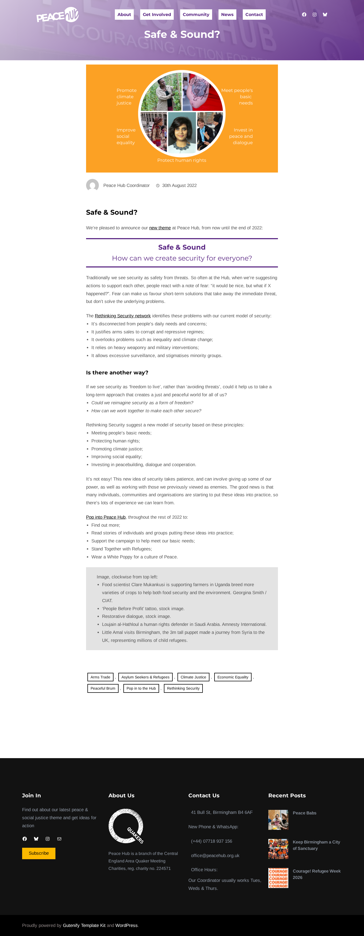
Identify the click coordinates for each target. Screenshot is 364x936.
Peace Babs (305, 813)
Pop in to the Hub (141, 688)
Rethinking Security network (123, 315)
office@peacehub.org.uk (215, 855)
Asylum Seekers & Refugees (145, 677)
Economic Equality (232, 677)
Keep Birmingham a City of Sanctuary (316, 845)
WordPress (126, 925)
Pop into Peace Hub (106, 517)
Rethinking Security (183, 688)
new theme (160, 227)
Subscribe (39, 853)
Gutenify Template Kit (84, 925)
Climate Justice (193, 677)
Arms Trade (100, 677)
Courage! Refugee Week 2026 (317, 874)
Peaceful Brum (103, 688)
